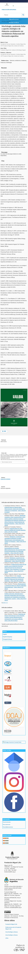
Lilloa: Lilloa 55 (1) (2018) (16, 580)
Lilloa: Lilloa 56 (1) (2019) (11, 531)
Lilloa (6, 938)
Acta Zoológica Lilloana (11, 935)
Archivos (8, 19)
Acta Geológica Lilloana (11, 932)
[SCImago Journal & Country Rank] (12, 742)
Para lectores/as (6, 822)
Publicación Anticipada (9, 9)
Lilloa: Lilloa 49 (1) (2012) (16, 553)
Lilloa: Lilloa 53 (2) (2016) (18, 561)
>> (7, 602)
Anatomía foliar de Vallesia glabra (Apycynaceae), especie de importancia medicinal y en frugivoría (15, 509)
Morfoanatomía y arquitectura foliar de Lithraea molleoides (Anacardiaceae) (15, 585)
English (5, 634)
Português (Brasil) (7, 639)
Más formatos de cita (7, 462)
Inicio (3, 19)
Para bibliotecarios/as (8, 827)
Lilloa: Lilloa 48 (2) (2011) (11, 620)
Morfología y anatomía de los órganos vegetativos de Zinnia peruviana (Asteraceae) (15, 559)
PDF (5, 431)
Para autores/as (6, 824)
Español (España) (7, 636)
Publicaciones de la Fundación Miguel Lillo (13, 928)
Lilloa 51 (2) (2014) (16, 19)
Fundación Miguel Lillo (11, 924)
